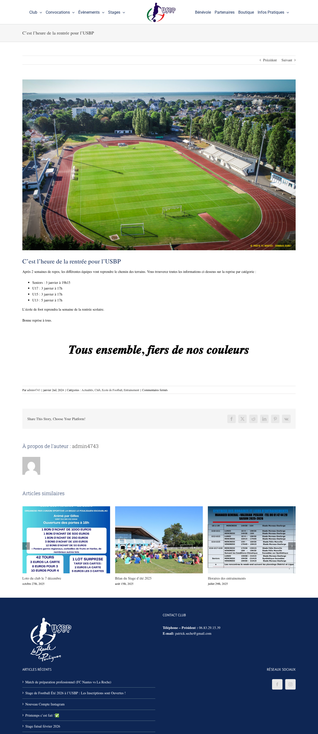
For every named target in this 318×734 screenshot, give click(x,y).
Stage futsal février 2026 (42, 726)
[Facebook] (277, 684)
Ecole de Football (112, 390)
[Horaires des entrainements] (159, 540)
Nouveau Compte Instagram (45, 704)
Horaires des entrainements (149, 539)
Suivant (286, 60)
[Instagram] (290, 684)
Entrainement (131, 390)
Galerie (75, 539)
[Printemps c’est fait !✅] (252, 540)
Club (97, 390)
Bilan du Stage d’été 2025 (57, 539)
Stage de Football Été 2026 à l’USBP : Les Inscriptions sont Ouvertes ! (75, 693)
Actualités (87, 390)
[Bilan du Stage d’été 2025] (66, 540)
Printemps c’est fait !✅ (242, 539)
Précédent (270, 60)
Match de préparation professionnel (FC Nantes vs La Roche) (68, 682)
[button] (26, 546)
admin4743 (33, 390)
